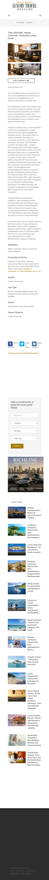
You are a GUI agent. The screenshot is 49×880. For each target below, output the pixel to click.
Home (12, 871)
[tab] (17, 501)
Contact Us (20, 871)
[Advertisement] (26, 375)
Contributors (30, 871)
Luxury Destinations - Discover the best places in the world (33, 679)
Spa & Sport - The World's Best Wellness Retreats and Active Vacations (34, 740)
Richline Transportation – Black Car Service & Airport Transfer (34, 513)
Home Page (20, 22)
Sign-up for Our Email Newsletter (24, 353)
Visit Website (20, 80)
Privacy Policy (26, 874)
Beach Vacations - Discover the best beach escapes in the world (34, 625)
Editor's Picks (14, 874)
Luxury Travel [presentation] (17, 502)
